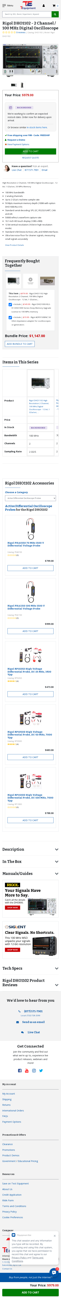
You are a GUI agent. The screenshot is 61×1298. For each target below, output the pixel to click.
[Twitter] (41, 1070)
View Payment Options (18, 144)
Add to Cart (30, 568)
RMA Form (8, 1200)
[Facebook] (21, 1070)
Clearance (7, 1144)
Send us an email (33, 1022)
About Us (7, 1189)
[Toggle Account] (44, 5)
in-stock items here (37, 127)
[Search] (55, 14)
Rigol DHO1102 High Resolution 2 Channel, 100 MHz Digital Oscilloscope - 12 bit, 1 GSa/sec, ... (39, 406)
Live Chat (17, 169)
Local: (30, 1015)
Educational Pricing (28, 1161)
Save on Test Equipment (15, 1183)
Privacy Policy (9, 1211)
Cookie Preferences (12, 1217)
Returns (6, 1104)
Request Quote (30, 157)
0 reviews (21, 32)
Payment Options (11, 1121)
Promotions (8, 1149)
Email (44, 169)
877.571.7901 (32, 169)
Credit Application (11, 1194)
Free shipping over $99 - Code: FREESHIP (28, 135)
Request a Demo (16, 139)
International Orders (13, 1110)
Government (9, 1161)
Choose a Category (16, 492)
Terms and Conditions (14, 1206)
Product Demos (10, 1155)
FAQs (5, 1116)
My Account (8, 1093)
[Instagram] (35, 1070)
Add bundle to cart (20, 343)
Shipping (7, 1099)
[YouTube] (28, 1070)
